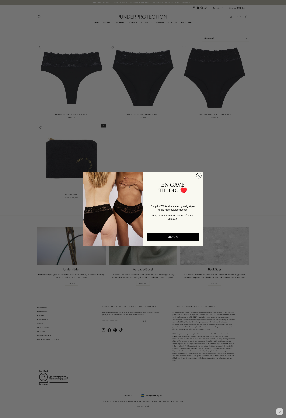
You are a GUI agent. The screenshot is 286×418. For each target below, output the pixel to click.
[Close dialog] (198, 175)
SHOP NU (173, 237)
